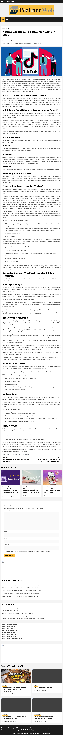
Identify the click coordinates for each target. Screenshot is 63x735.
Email (6, 538)
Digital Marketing (6, 28)
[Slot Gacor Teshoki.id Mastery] (47, 676)
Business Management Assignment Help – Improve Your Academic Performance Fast (25, 608)
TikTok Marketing (27, 454)
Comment (7, 511)
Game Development (7, 730)
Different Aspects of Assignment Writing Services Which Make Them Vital (48, 459)
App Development (37, 714)
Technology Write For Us (9, 630)
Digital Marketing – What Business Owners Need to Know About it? (31, 490)
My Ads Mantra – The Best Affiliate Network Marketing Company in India (10, 491)
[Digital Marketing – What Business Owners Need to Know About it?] (31, 477)
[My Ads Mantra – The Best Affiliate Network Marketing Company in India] (10, 477)
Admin (12, 40)
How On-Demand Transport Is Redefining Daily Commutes (17, 616)
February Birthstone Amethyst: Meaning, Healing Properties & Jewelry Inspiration (23, 618)
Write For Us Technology (9, 624)
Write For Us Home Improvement (12, 638)
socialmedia (14, 454)
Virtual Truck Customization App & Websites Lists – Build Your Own (23, 590)
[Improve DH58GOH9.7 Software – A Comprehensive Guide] (16, 705)
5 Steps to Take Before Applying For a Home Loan (26, 593)
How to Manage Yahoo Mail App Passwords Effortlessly (15, 459)
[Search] (61, 19)
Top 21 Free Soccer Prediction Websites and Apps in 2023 (29, 585)
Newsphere (38, 733)
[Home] (3, 19)
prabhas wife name (7, 585)
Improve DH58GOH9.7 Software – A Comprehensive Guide (17, 613)
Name (6, 531)
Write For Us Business (9, 636)
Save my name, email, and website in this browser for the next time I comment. (28, 551)
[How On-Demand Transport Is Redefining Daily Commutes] (47, 705)
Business (4, 685)
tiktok (20, 454)
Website (6, 545)
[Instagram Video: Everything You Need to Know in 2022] (52, 477)
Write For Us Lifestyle (9, 634)
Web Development (21, 728)
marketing (8, 454)
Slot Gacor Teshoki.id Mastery (10, 610)
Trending (36, 685)
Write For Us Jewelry (8, 628)
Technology (5, 714)
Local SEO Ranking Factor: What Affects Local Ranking (25, 588)
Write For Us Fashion (8, 626)
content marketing (12, 140)
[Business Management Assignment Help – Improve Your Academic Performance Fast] (16, 676)
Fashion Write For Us (8, 632)
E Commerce (53, 728)
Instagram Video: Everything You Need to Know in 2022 (52, 490)
